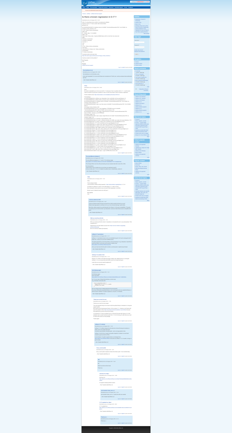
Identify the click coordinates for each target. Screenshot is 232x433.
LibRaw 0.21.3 (138, 108)
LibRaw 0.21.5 (138, 101)
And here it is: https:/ (104, 373)
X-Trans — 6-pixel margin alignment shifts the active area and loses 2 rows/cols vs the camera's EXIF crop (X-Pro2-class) (142, 125)
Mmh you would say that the (97, 218)
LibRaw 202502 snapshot (140, 107)
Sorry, (85, 85)
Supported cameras (103, 7)
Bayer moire (138, 24)
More (148, 113)
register (123, 67)
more (148, 86)
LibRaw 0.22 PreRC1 (140, 103)
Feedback (130, 7)
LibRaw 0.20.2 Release (140, 150)
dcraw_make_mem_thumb (141, 166)
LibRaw (91, 2)
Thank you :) (104, 417)
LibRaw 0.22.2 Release (140, 96)
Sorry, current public (101, 348)
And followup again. (96, 270)
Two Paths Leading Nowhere (141, 31)
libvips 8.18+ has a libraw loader (142, 135)
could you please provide (95, 199)
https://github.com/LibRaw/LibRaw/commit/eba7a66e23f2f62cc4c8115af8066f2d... (109, 277)
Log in (119, 67)
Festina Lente (138, 22)
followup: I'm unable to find (98, 254)
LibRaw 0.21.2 (138, 112)
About (83, 7)
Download (111, 7)
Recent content (138, 65)
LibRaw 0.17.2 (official (100, 324)
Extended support (119, 7)
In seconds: (137, 71)
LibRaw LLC (120, 428)
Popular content (138, 63)
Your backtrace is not (88, 70)
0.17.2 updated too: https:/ (105, 402)
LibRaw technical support (96, 13)
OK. (99, 359)
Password (136, 45)
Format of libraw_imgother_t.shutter (140, 120)
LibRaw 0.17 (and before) (97, 234)
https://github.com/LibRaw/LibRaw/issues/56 (101, 244)
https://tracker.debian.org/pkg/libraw (113, 184)
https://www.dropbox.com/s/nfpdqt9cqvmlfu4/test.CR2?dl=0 (107, 94)
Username (137, 40)
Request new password (139, 51)
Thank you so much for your (100, 299)
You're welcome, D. (139, 83)
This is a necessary (139, 74)
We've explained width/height (141, 80)
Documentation (93, 7)
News (88, 7)
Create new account (138, 50)
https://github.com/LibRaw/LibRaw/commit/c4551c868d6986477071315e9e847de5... (104, 161)
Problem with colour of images (141, 133)
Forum (125, 7)
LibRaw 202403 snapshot (140, 110)
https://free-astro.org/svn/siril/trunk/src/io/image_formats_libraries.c (96, 55)
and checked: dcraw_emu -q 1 (108, 390)
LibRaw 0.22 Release (140, 100)
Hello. (88, 177)
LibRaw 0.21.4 (138, 105)
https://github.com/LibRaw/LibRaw (102, 338)
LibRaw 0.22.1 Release (140, 98)
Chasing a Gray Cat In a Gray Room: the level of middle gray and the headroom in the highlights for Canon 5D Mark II (142, 28)
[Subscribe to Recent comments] (142, 89)
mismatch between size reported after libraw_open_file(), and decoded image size (142, 192)
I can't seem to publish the (140, 77)
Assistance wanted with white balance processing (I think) (141, 130)
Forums (84, 13)
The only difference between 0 (93, 156)
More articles (146, 33)
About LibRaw (138, 152)
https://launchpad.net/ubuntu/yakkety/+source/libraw (115, 309)
